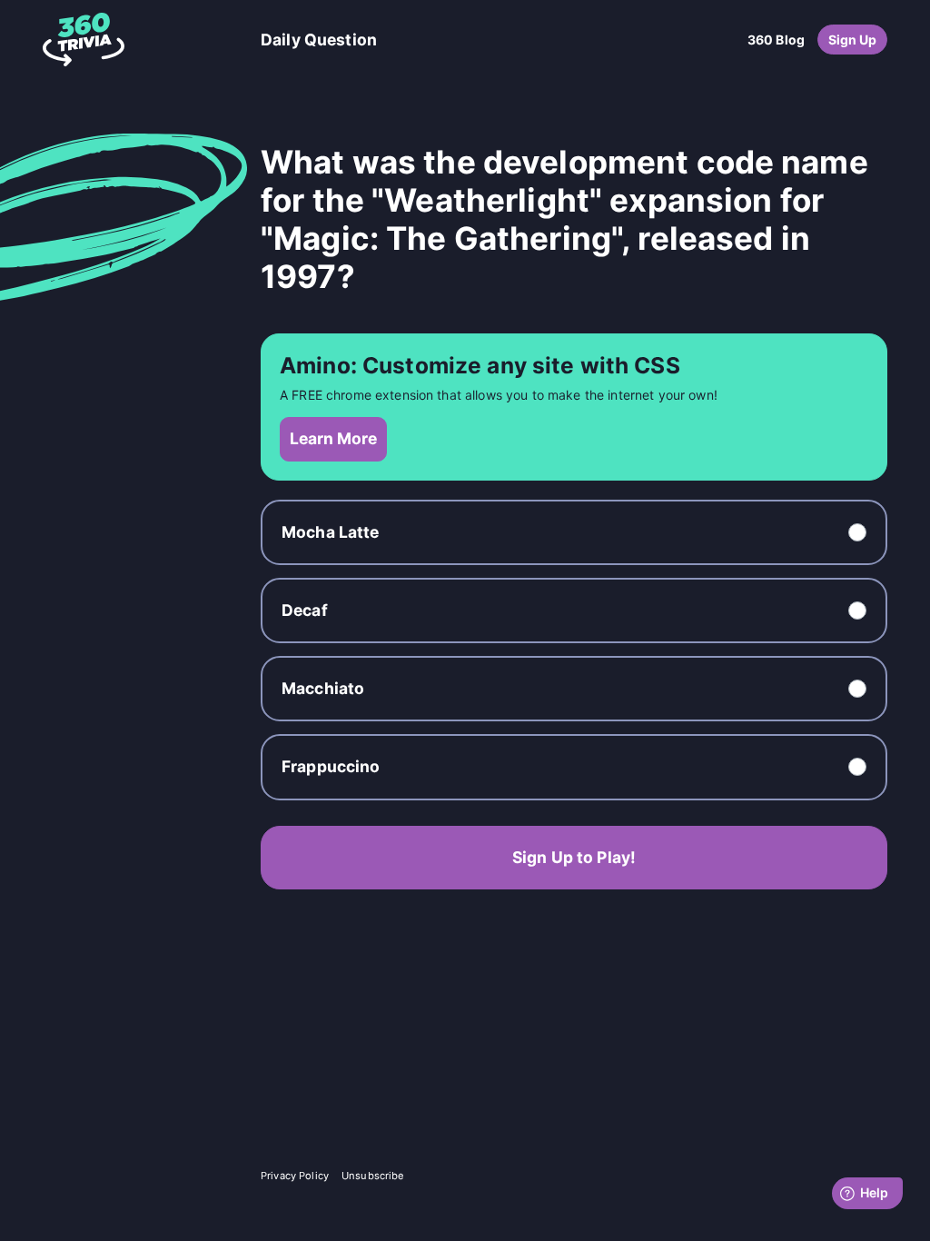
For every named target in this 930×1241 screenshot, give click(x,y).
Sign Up (852, 39)
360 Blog (776, 39)
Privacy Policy (295, 1175)
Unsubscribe (373, 1175)
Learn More (333, 438)
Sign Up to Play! (574, 857)
